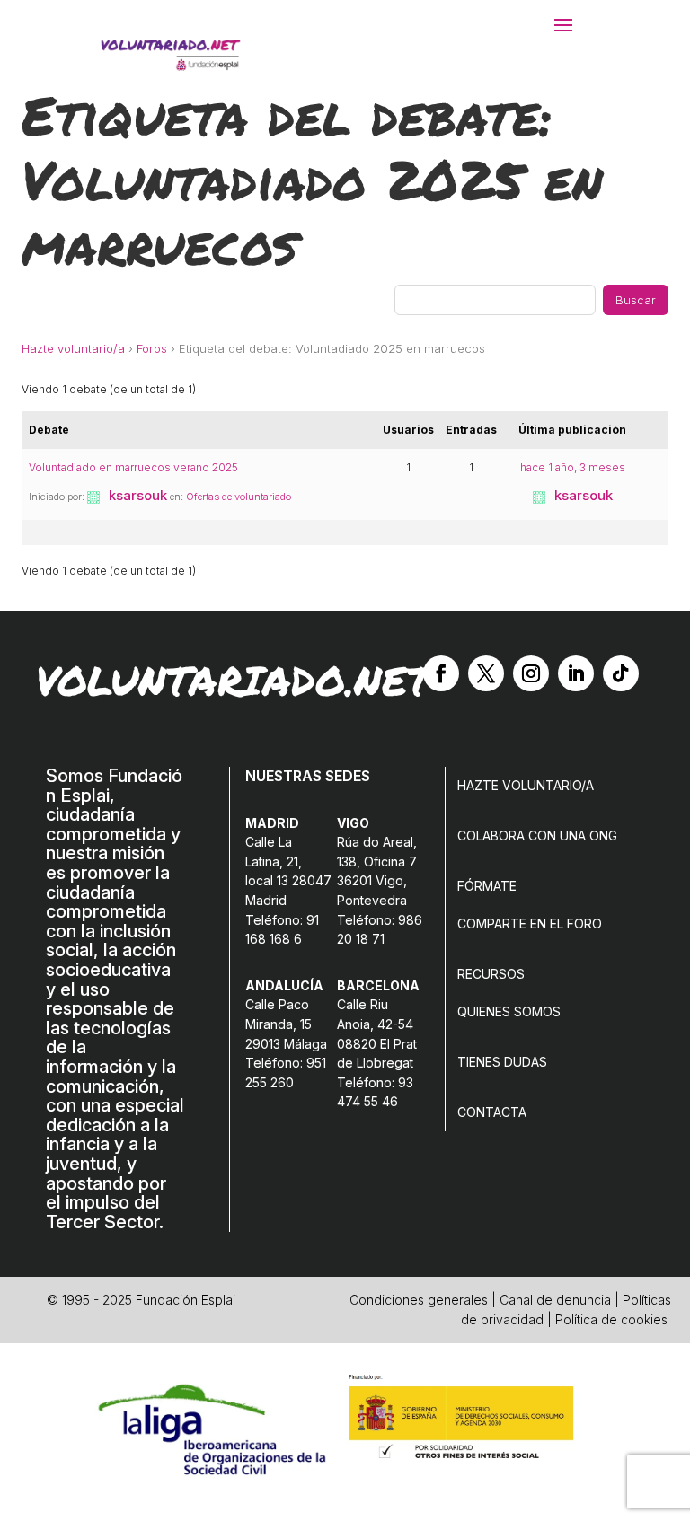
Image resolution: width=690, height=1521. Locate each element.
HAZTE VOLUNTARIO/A (525, 785)
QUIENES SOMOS (509, 1011)
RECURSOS (491, 973)
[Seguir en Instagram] (531, 673)
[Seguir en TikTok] (621, 673)
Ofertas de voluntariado (238, 496)
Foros (152, 348)
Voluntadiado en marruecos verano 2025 (133, 467)
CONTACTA (491, 1112)
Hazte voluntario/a (73, 348)
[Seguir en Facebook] (441, 673)
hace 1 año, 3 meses (572, 467)
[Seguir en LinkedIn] (576, 673)
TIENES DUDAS (502, 1061)
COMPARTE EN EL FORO (529, 923)
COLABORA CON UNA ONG (537, 835)
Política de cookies (611, 1319)
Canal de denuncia (555, 1299)
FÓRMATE (487, 885)
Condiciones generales (418, 1299)
